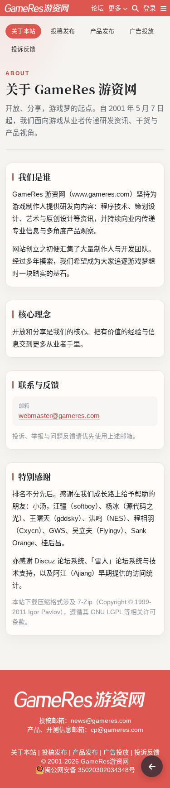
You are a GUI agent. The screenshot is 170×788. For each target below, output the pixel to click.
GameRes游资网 (105, 761)
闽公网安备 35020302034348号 (89, 770)
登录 (149, 8)
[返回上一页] (152, 766)
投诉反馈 (23, 49)
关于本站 (23, 31)
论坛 (97, 8)
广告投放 (142, 31)
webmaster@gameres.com (59, 415)
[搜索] (135, 8)
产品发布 (102, 31)
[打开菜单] (163, 8)
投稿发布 (63, 31)
